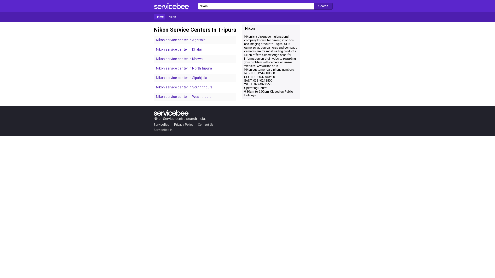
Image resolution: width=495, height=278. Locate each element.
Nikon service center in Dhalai (179, 49)
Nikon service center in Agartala (181, 40)
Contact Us (205, 124)
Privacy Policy (183, 124)
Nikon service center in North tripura (184, 68)
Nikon (172, 17)
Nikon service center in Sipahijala (181, 78)
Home (160, 17)
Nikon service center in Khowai (179, 59)
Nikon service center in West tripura (184, 97)
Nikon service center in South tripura (184, 87)
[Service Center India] (171, 8)
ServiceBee (161, 124)
